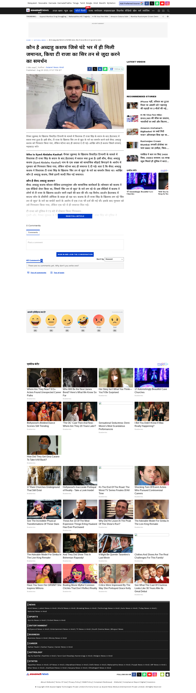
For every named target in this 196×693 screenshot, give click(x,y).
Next (167, 16)
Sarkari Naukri (34, 647)
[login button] (159, 11)
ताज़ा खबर (58, 10)
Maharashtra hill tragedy (79, 16)
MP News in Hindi (158, 665)
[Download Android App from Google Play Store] (162, 674)
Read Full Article (75, 216)
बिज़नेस (120, 10)
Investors (151, 682)
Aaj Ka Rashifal (34, 656)
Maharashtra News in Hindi (118, 665)
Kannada (52, 3)
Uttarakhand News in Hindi (76, 665)
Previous (163, 16)
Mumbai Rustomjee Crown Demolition (147, 16)
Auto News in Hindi (129, 608)
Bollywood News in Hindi (38, 629)
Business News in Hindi (37, 638)
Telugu (76, 3)
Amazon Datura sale (119, 16)
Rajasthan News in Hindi (38, 665)
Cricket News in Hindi (56, 620)
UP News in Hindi (57, 665)
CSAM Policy (87, 682)
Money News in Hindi (58, 638)
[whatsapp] (157, 3)
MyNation (111, 3)
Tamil (82, 3)
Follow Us (119, 69)
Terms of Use (61, 682)
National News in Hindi (37, 611)
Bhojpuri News (117, 629)
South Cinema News (100, 629)
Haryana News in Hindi (77, 668)
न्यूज (66, 10)
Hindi (95, 3)
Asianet (37, 674)
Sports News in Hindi (37, 620)
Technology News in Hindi (109, 608)
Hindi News (32, 608)
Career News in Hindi (64, 647)
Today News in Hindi (147, 608)
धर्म (139, 10)
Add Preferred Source (130, 3)
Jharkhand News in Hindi (56, 668)
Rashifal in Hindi (49, 656)
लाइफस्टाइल (109, 10)
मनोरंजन (98, 10)
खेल (135, 10)
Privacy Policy (74, 682)
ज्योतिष (146, 10)
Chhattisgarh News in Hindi (100, 668)
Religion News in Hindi (103, 656)
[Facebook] (146, 3)
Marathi (102, 3)
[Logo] (38, 10)
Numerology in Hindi (83, 656)
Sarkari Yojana (47, 647)
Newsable (42, 3)
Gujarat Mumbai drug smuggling (53, 16)
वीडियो (128, 10)
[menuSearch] (168, 11)
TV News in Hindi (83, 629)
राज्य (91, 10)
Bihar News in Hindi (36, 668)
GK (71, 10)
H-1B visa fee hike (100, 16)
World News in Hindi (66, 608)
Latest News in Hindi (47, 608)
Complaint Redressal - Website (107, 682)
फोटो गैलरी (80, 10)
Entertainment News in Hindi (63, 629)
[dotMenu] (153, 10)
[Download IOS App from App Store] (167, 674)
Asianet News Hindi (55, 67)
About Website (47, 682)
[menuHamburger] (163, 11)
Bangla (89, 3)
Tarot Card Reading (65, 656)
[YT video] (162, 3)
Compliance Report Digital (134, 682)
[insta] (167, 3)
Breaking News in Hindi (86, 608)
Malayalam (32, 3)
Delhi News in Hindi (97, 665)
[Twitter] (152, 3)
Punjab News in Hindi (140, 665)
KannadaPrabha (64, 3)
